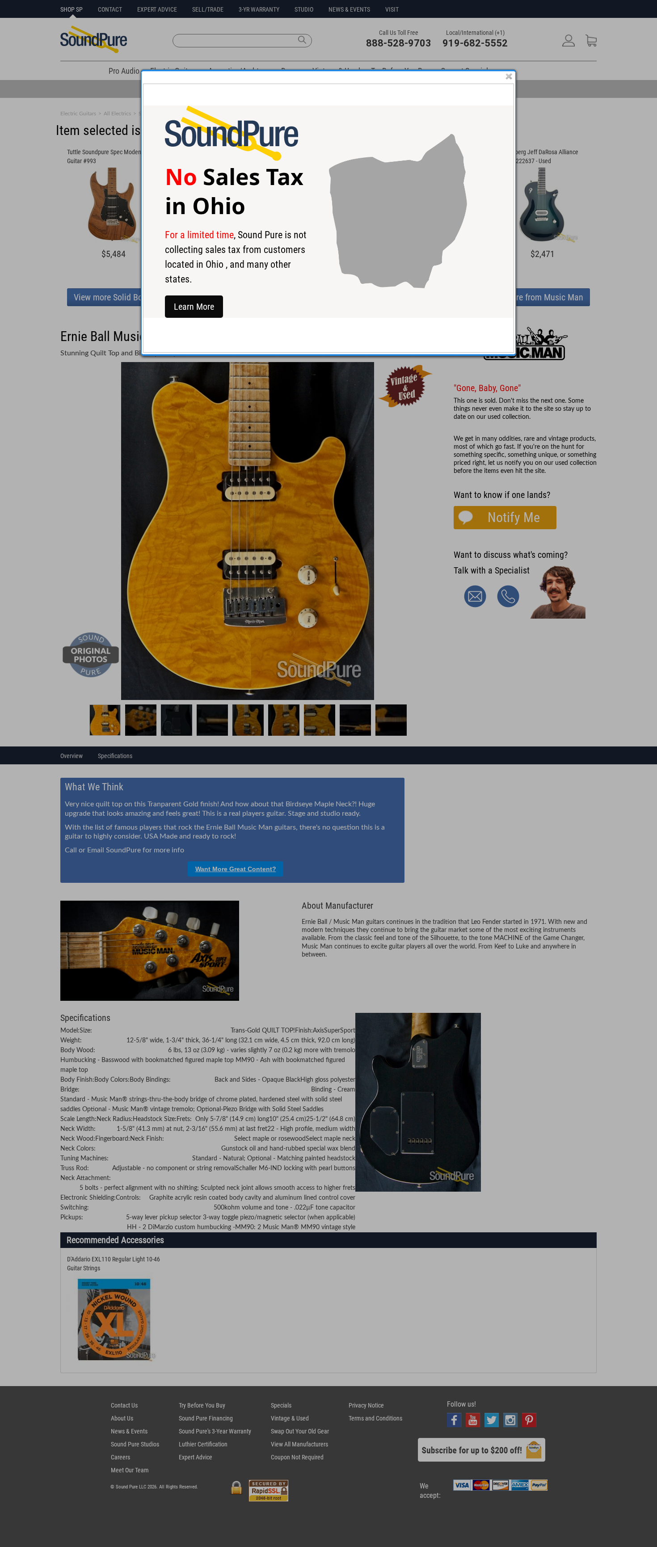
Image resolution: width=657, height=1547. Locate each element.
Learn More (194, 306)
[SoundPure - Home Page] (231, 158)
